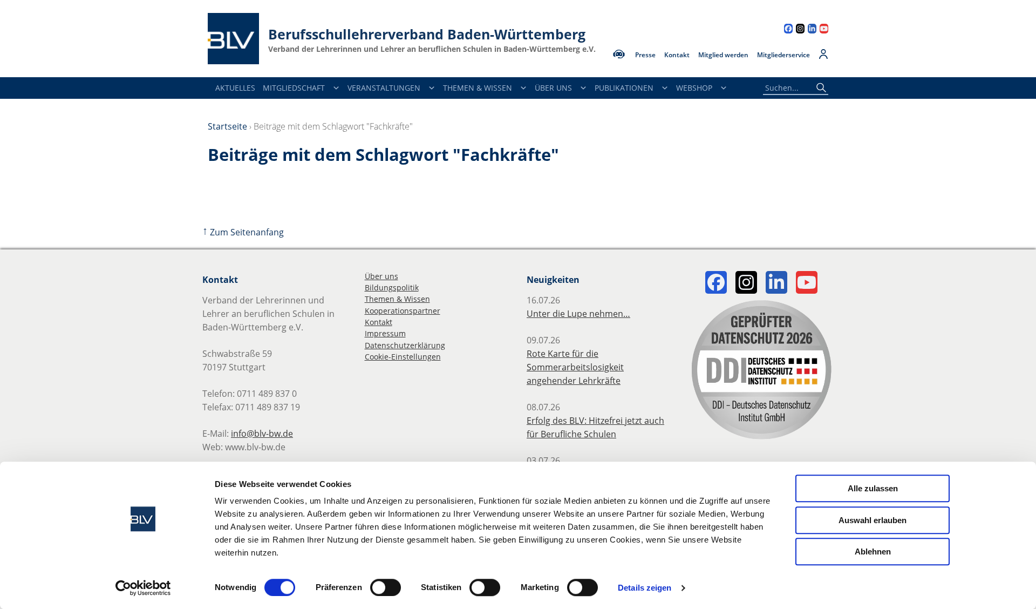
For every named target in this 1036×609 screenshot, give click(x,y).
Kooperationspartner (402, 311)
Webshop (694, 88)
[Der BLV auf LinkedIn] (812, 30)
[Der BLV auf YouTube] (824, 30)
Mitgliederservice (783, 55)
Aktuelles (235, 88)
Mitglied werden (723, 55)
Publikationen (624, 88)
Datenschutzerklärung (405, 345)
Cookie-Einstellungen (403, 356)
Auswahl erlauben (872, 520)
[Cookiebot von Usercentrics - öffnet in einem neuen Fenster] (143, 588)
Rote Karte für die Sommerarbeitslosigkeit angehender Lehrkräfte (575, 367)
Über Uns (553, 88)
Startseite (227, 126)
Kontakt (677, 55)
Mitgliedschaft (294, 88)
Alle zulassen (873, 488)
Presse (645, 55)
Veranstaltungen (383, 88)
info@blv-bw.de (262, 433)
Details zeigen (644, 587)
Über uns (381, 276)
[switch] (385, 587)
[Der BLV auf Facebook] (788, 30)
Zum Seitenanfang (243, 232)
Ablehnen (873, 551)
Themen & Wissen (477, 88)
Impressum (385, 333)
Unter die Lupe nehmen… (578, 314)
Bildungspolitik (392, 287)
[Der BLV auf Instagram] (800, 30)
